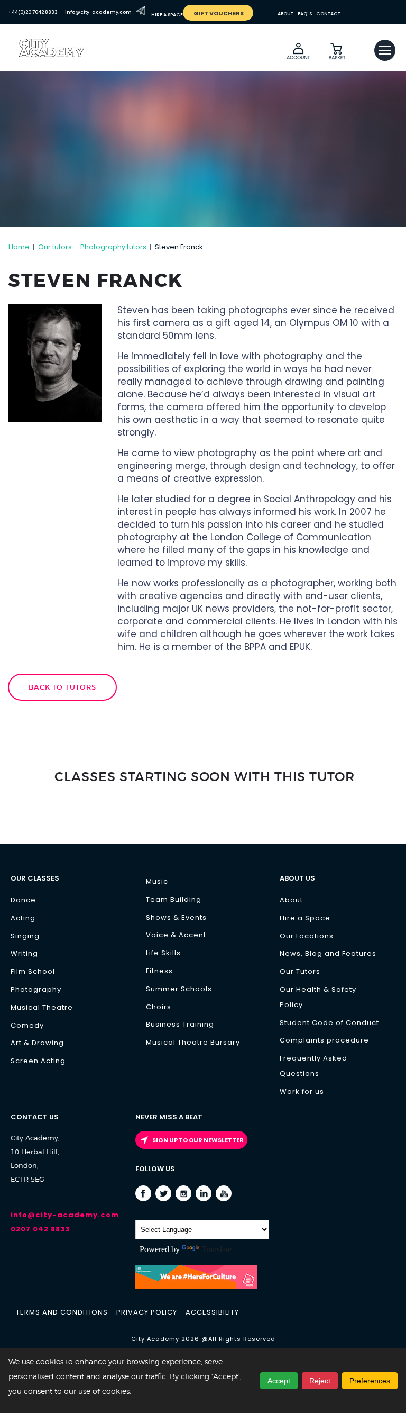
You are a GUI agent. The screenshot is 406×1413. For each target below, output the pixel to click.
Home (19, 247)
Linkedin (204, 1194)
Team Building (173, 899)
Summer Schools (179, 989)
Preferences (369, 1380)
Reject (319, 1380)
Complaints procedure (324, 1040)
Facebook (143, 1194)
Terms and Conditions (62, 1312)
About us (297, 878)
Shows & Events (176, 917)
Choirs (158, 1007)
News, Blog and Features (328, 953)
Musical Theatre (42, 1007)
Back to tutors (62, 687)
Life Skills (163, 953)
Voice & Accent (176, 935)
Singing (25, 936)
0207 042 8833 (40, 1229)
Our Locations (307, 936)
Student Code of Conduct (329, 1023)
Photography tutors (113, 247)
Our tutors (55, 247)
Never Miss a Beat (168, 1116)
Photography (36, 989)
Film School (33, 971)
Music (157, 881)
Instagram (184, 1194)
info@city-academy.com (65, 1215)
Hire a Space (305, 918)
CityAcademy (61, 59)
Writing (24, 953)
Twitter (164, 1194)
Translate (216, 1249)
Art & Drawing (37, 1043)
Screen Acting (38, 1061)
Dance (23, 900)
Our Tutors (300, 971)
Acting (23, 918)
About (291, 900)
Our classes (35, 878)
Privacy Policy (146, 1312)
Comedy (27, 1025)
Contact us (35, 1116)
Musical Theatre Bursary (193, 1042)
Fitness (159, 971)
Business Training (180, 1024)
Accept (278, 1380)
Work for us (302, 1091)
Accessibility (212, 1312)
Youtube (224, 1194)
